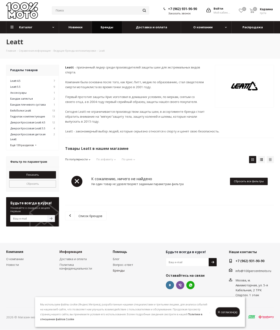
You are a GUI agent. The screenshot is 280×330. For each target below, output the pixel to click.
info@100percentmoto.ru (253, 271)
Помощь (120, 251)
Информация (70, 251)
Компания (14, 251)
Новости (12, 265)
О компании (15, 259)
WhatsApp (190, 285)
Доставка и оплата (73, 259)
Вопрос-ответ (123, 265)
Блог (116, 259)
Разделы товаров (24, 70)
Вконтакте (170, 285)
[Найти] (144, 10)
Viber (180, 285)
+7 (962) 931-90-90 (182, 9)
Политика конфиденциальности (75, 266)
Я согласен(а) (227, 312)
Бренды (119, 270)
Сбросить (32, 183)
